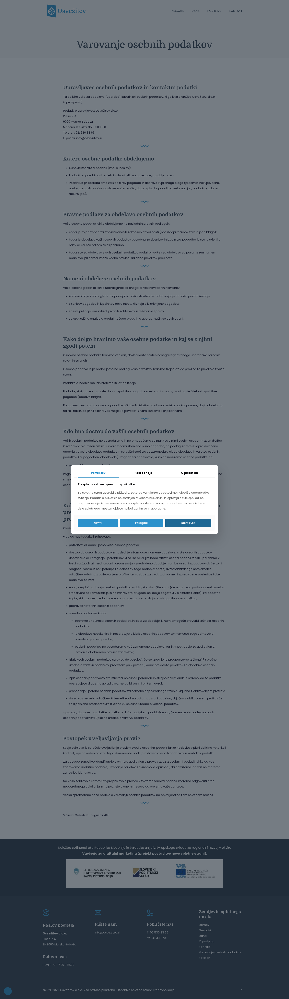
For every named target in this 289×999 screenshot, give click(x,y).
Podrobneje (143, 473)
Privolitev (98, 473)
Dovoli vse (188, 523)
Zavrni (97, 523)
